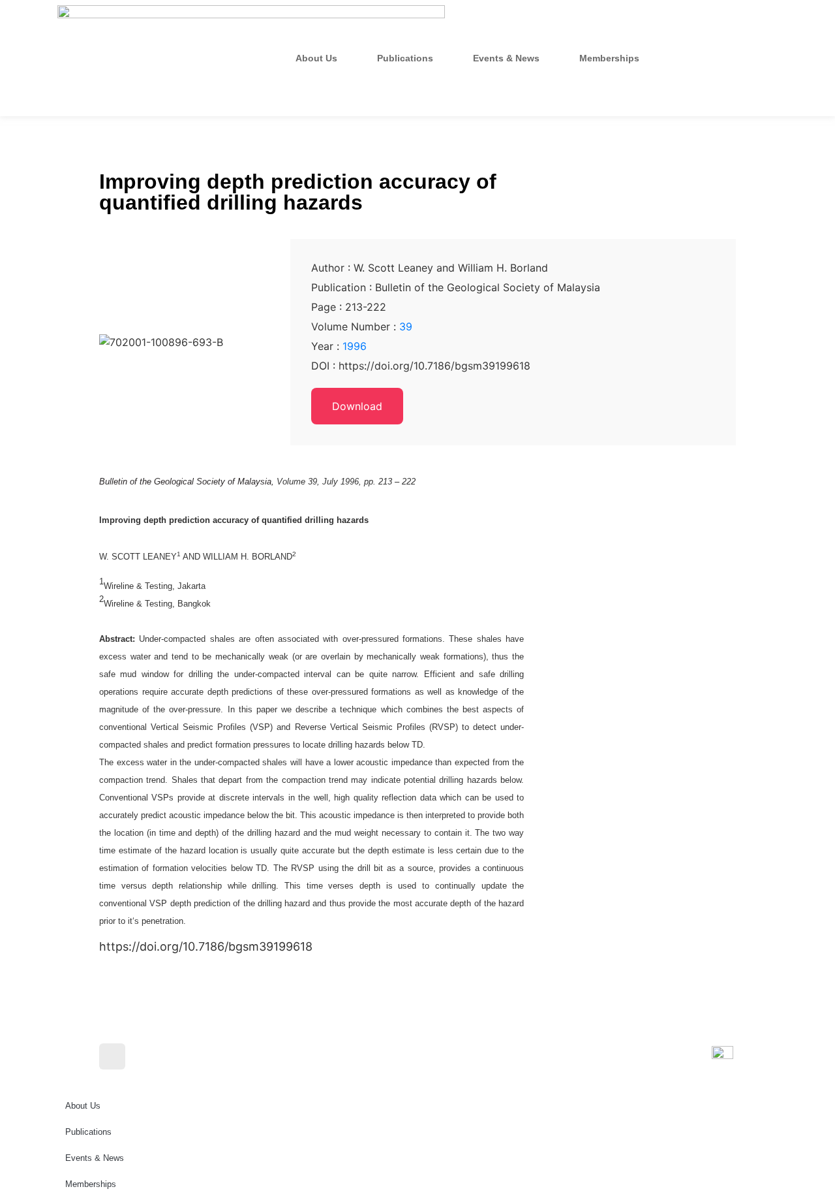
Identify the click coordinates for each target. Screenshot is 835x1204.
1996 (354, 346)
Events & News (506, 58)
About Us (316, 58)
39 (405, 326)
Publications (405, 58)
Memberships (609, 58)
